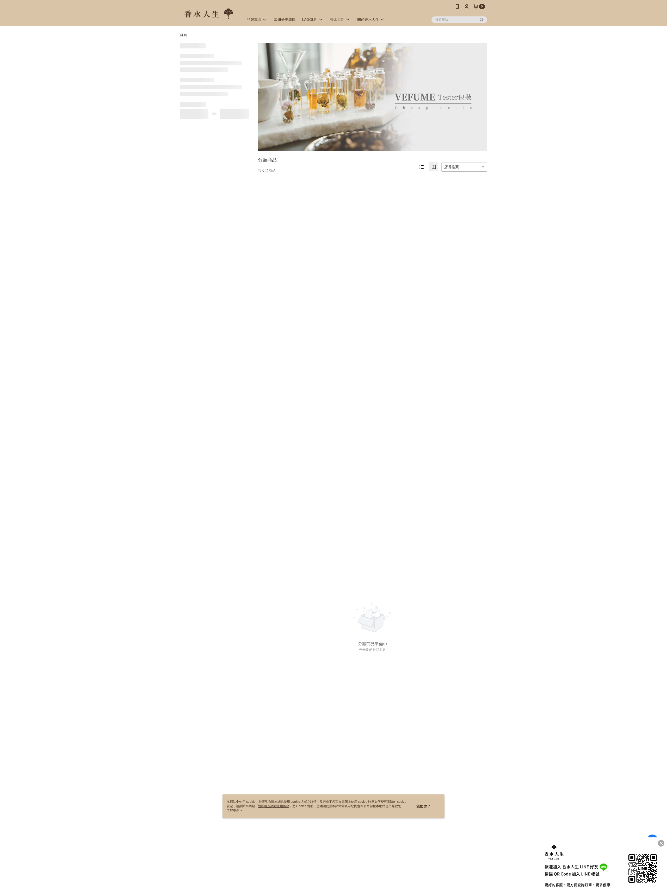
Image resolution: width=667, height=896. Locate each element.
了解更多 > (234, 810)
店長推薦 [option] (451, 167)
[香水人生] (209, 13)
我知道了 (423, 806)
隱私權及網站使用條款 (273, 806)
